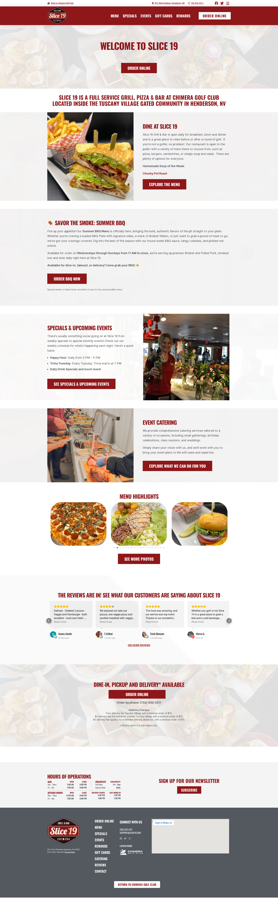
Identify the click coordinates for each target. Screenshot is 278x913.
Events (146, 15)
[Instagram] (129, 838)
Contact (101, 871)
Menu (115, 15)
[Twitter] (125, 838)
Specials (130, 15)
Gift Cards (163, 15)
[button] (53, 524)
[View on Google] (52, 634)
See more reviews (139, 645)
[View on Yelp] (144, 634)
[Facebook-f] (121, 838)
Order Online (104, 821)
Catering (101, 858)
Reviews (100, 865)
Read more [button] (59, 621)
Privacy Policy (70, 852)
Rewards (183, 15)
